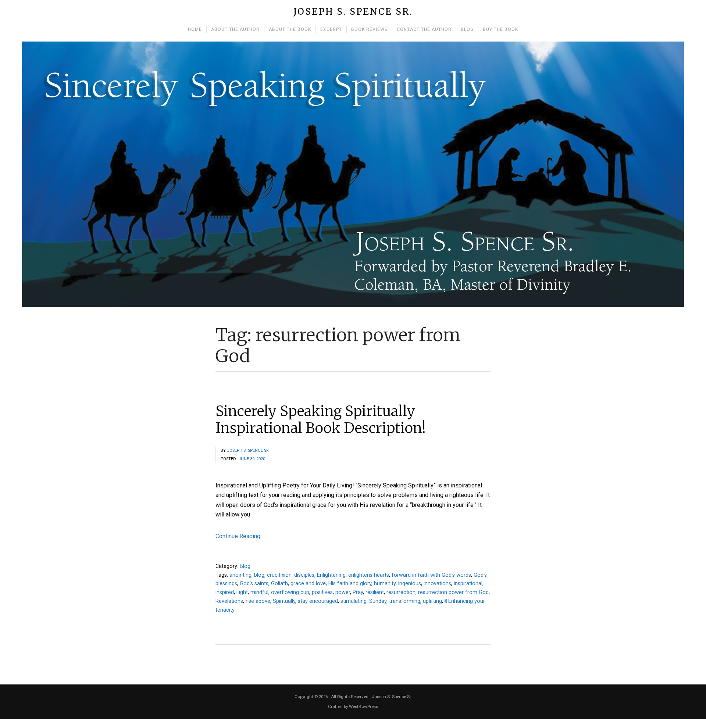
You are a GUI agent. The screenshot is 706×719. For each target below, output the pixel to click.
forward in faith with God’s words (431, 575)
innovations (437, 583)
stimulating (353, 601)
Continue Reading (237, 536)
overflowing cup (290, 592)
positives (322, 592)
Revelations (229, 601)
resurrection (401, 592)
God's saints (254, 583)
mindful (259, 592)
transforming (404, 601)
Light (242, 592)
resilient (375, 592)
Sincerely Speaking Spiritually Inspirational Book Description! (320, 419)
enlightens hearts (368, 575)
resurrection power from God (453, 592)
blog (259, 575)
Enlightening (331, 575)
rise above (258, 601)
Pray (358, 592)
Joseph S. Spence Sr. (353, 12)
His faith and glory (349, 583)
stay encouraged (318, 601)
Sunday (377, 601)
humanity (385, 583)
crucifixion (279, 575)
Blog (245, 566)
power (342, 592)
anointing (240, 575)
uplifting (432, 601)
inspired (224, 592)
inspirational (468, 583)
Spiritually (284, 601)
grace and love (308, 583)
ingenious (409, 583)
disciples (304, 575)
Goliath (279, 583)
